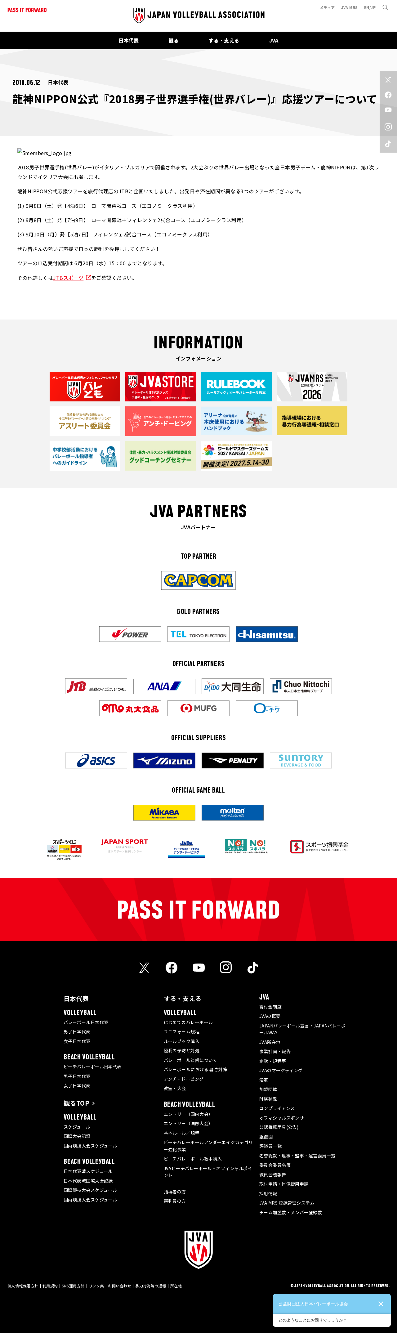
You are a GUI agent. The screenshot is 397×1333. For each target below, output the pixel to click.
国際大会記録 (77, 1136)
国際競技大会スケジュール (90, 1190)
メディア (327, 7)
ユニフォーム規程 (182, 1031)
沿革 (263, 1080)
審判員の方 (175, 1201)
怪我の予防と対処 (182, 1050)
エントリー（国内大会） (188, 1114)
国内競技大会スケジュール (90, 1146)
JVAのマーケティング (281, 1070)
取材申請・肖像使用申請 (284, 1184)
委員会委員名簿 (275, 1165)
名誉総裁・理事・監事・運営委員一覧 (297, 1155)
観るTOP (76, 1102)
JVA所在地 (270, 1042)
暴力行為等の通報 (150, 1285)
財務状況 (268, 1099)
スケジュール (77, 1127)
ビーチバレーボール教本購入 (193, 1159)
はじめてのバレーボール (188, 1022)
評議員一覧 (270, 1146)
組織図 (266, 1137)
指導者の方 (175, 1191)
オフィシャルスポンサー (284, 1118)
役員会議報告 (272, 1174)
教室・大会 (175, 1088)
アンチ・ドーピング (184, 1079)
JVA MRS (349, 7)
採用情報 (268, 1193)
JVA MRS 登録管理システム (286, 1203)
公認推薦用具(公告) (279, 1127)
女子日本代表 (77, 1041)
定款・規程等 (272, 1061)
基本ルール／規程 (182, 1133)
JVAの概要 (270, 1016)
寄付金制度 (270, 1007)
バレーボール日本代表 (86, 1022)
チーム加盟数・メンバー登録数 (290, 1212)
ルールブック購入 (182, 1041)
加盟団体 (268, 1089)
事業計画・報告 (275, 1051)
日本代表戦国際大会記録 (88, 1181)
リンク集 (96, 1285)
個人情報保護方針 (22, 1285)
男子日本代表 (77, 1031)
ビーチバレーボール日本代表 (93, 1066)
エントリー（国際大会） (188, 1123)
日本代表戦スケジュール (88, 1171)
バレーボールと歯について (190, 1060)
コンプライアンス (277, 1108)
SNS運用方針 (73, 1285)
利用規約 (50, 1285)
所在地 (176, 1285)
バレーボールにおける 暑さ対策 (196, 1069)
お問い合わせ (119, 1285)
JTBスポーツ (68, 277)
